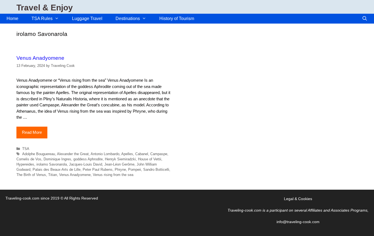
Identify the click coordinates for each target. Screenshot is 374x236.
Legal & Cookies (298, 199)
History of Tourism (176, 18)
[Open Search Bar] (364, 19)
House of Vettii (149, 159)
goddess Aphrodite (88, 159)
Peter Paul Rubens (98, 169)
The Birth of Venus (31, 175)
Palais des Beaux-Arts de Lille (56, 169)
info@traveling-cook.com (298, 222)
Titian (52, 175)
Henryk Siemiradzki (120, 159)
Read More (32, 132)
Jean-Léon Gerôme (119, 164)
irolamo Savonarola (51, 164)
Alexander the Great (73, 154)
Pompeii (134, 169)
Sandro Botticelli (156, 169)
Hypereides (25, 164)
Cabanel (141, 154)
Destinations (128, 18)
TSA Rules (42, 18)
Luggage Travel (87, 18)
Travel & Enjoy (44, 7)
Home (12, 18)
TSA (25, 149)
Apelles (127, 154)
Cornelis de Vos (28, 159)
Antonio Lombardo (105, 154)
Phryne (120, 169)
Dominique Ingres (57, 159)
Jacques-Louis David (85, 164)
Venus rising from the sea (113, 175)
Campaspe (158, 154)
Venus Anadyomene (40, 58)
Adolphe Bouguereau (38, 154)
